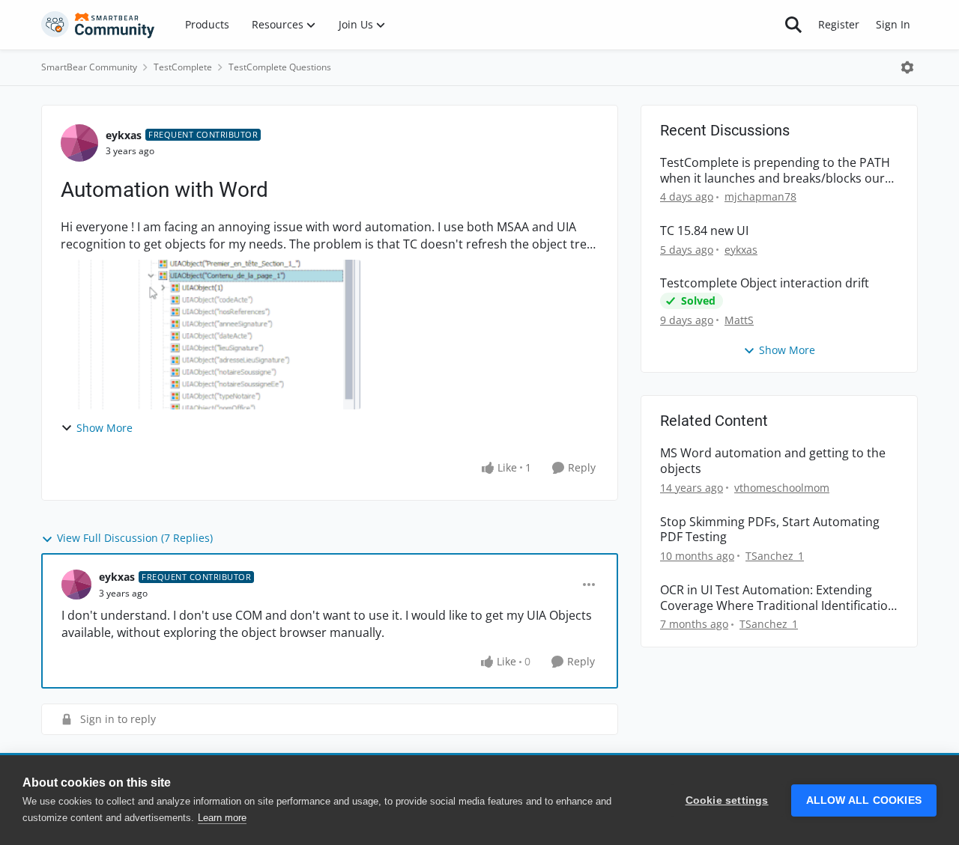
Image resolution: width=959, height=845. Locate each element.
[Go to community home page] (98, 24)
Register (838, 24)
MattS (739, 320)
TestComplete (183, 67)
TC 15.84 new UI (704, 231)
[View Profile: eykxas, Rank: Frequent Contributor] (79, 143)
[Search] (793, 25)
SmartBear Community (89, 67)
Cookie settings (727, 800)
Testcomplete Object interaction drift (764, 283)
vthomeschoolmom (781, 488)
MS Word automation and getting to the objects (773, 461)
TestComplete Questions (280, 67)
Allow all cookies (864, 800)
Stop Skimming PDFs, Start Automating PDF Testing (770, 530)
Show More (104, 428)
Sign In (893, 24)
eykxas (124, 135)
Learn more (222, 817)
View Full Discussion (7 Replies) (135, 538)
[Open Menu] (907, 67)
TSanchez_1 (774, 556)
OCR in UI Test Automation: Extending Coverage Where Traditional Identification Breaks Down (777, 598)
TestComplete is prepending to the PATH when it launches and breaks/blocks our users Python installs (775, 170)
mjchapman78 (760, 196)
